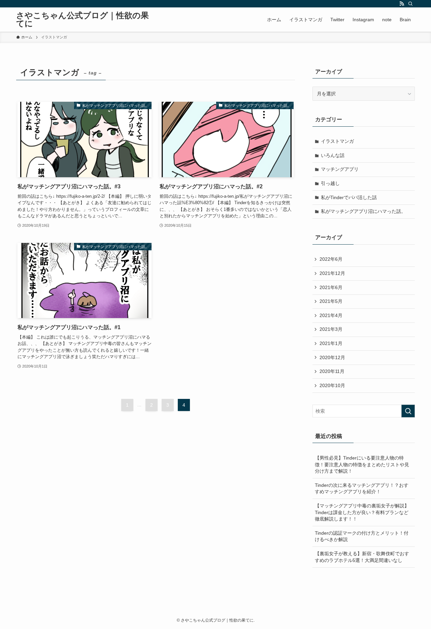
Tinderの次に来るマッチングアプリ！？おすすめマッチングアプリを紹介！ (361, 488)
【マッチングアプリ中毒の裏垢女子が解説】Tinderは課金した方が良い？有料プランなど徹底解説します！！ (362, 512)
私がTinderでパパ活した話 (349, 197)
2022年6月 (331, 259)
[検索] (410, 3)
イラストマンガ (337, 141)
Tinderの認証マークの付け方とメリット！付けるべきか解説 (361, 536)
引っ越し (330, 183)
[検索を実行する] (408, 411)
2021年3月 (331, 329)
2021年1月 (331, 343)
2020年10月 (332, 385)
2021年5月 (331, 301)
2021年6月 (331, 287)
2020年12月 (332, 357)
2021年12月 (332, 273)
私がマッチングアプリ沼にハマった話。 (363, 211)
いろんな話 (332, 155)
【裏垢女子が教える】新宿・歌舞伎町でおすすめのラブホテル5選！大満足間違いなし (362, 557)
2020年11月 (332, 371)
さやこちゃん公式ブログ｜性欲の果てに (82, 19)
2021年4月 (331, 315)
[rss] (401, 3)
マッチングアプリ (340, 169)
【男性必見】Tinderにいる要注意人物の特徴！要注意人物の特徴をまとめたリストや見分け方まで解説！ (362, 464)
